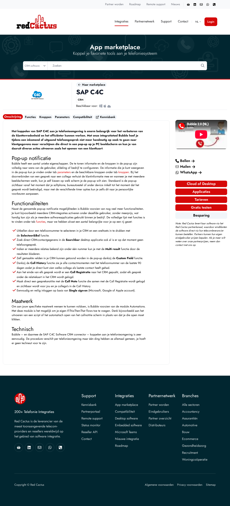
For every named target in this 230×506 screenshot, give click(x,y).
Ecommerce (190, 439)
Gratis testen (201, 207)
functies (40, 222)
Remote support (155, 4)
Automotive (189, 425)
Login (210, 22)
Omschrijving (12, 117)
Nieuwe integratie (127, 439)
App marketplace (126, 404)
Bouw (185, 432)
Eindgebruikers (159, 411)
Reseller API (89, 432)
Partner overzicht (160, 418)
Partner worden (114, 4)
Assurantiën (189, 418)
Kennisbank (107, 117)
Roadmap (135, 4)
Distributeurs (157, 425)
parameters (64, 172)
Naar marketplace (93, 85)
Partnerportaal (90, 411)
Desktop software (126, 418)
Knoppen (45, 117)
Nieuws (175, 4)
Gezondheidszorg (194, 445)
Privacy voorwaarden (189, 485)
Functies (30, 117)
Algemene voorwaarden (159, 485)
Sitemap (211, 485)
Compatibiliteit (82, 117)
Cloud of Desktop (201, 183)
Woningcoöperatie (194, 459)
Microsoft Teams (126, 432)
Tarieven (201, 199)
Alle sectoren (190, 404)
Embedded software (128, 425)
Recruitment (190, 452)
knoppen (123, 172)
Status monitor (90, 425)
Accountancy (190, 411)
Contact (183, 21)
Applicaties (201, 191)
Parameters (62, 117)
